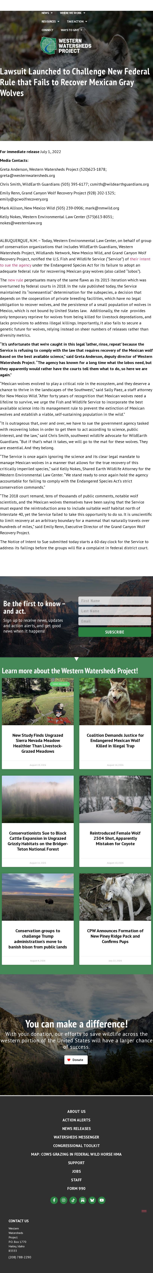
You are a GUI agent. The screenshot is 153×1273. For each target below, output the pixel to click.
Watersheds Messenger (76, 1137)
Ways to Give (70, 30)
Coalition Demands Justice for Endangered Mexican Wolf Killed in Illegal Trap (115, 740)
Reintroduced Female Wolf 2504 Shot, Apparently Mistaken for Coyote (115, 838)
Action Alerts (76, 1120)
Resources (49, 21)
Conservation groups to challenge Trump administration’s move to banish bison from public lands (38, 939)
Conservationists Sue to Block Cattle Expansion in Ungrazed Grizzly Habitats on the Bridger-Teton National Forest (38, 841)
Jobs (76, 1171)
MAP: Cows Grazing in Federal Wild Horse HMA (76, 1154)
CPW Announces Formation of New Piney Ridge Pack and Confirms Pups (115, 936)
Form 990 (76, 1188)
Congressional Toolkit (76, 1145)
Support (76, 1162)
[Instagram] (63, 1200)
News (45, 13)
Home (45, 4)
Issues (84, 4)
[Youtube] (101, 1200)
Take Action (75, 21)
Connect (48, 30)
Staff (76, 1179)
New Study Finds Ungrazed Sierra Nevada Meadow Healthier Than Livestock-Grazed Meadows (38, 743)
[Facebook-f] (54, 1200)
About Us (62, 4)
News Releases (76, 1128)
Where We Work (71, 13)
